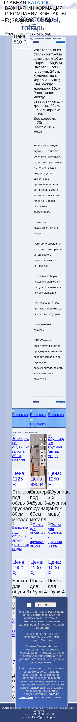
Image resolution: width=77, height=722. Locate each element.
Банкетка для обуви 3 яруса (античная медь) (23, 594)
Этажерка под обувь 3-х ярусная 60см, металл (41, 505)
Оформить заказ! (60, 41)
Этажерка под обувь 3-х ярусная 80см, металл (23, 505)
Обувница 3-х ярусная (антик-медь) (59, 503)
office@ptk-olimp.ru (42, 717)
